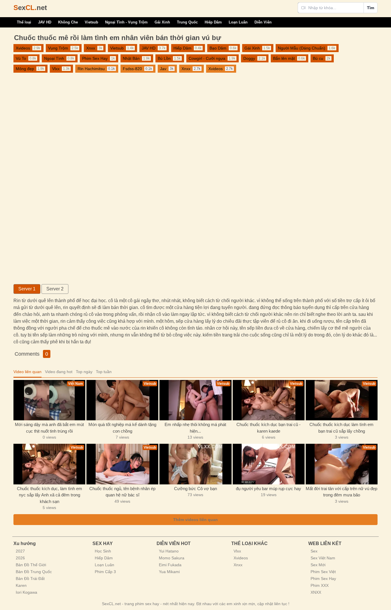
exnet (30, 7)
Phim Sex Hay (323, 578)
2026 (20, 558)
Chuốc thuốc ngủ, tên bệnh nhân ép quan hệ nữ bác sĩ (122, 492)
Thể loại (24, 22)
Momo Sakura (171, 558)
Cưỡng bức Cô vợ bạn (195, 488)
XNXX (316, 592)
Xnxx (238, 565)
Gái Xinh (162, 22)
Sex (314, 551)
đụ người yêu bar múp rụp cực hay (268, 488)
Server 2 (55, 288)
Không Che (68, 22)
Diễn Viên (263, 22)
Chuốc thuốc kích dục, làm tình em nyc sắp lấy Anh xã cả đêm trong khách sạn (49, 495)
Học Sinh (103, 551)
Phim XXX (320, 585)
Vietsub (91, 22)
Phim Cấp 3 (105, 571)
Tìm (370, 7)
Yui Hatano (169, 551)
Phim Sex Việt (323, 571)
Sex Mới (318, 565)
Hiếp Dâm (213, 22)
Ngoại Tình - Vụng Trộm (126, 22)
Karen (21, 585)
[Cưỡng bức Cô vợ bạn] (195, 464)
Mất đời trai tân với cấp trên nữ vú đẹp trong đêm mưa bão (341, 492)
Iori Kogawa (26, 592)
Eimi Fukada (170, 565)
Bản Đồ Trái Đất (30, 578)
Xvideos (241, 558)
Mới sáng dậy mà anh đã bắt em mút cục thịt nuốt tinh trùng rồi (49, 427)
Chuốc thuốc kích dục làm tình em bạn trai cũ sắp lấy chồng (341, 427)
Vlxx (237, 551)
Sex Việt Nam (323, 558)
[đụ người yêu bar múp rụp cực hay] (269, 464)
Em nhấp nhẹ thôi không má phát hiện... (195, 427)
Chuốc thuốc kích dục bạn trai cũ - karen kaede (268, 427)
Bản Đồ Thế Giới (31, 565)
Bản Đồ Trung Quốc (34, 571)
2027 (20, 551)
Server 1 (26, 288)
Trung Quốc (187, 22)
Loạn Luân (238, 22)
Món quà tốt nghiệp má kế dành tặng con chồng (122, 427)
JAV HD (44, 22)
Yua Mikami (169, 571)
